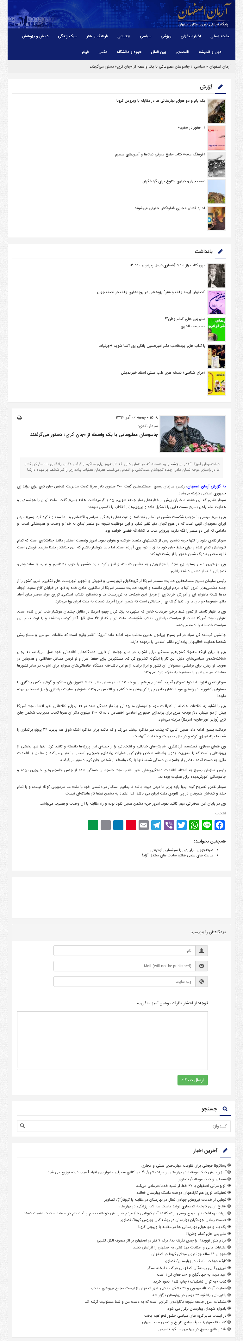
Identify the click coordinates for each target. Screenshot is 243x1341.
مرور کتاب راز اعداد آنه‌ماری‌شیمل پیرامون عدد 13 (167, 265)
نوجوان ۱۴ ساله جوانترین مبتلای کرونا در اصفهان (189, 1254)
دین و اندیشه (210, 52)
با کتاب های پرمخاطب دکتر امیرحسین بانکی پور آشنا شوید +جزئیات (152, 346)
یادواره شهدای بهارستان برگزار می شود (197, 1309)
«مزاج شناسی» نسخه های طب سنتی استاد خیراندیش (163, 373)
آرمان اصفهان (220, 66)
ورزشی (166, 36)
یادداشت (204, 252)
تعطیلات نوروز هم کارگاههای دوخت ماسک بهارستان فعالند (181, 1193)
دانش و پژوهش (35, 36)
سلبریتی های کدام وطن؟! (185, 319)
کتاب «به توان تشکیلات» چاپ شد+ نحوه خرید (190, 1281)
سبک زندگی (67, 36)
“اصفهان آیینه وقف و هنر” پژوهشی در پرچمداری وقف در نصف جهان (151, 292)
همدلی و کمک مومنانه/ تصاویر (202, 1179)
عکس (102, 52)
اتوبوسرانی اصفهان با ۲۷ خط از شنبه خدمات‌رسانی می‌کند (181, 1186)
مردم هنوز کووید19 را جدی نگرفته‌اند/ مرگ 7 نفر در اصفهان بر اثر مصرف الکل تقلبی (162, 1240)
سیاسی (145, 36)
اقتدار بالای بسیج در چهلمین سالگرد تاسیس (193, 1329)
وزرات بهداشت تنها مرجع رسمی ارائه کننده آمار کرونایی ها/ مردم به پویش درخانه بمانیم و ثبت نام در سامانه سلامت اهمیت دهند (125, 1213)
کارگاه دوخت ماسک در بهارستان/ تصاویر (196, 1261)
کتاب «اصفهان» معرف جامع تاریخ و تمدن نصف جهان (184, 1322)
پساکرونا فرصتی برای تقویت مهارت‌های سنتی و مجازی (184, 1166)
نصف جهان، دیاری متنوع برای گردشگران (173, 181)
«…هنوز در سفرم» (191, 127)
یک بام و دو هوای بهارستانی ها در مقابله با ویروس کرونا (160, 101)
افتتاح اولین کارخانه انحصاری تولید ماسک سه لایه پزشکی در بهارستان (172, 1206)
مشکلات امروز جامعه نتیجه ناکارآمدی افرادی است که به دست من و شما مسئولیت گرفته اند (156, 1302)
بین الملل (158, 52)
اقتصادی (182, 52)
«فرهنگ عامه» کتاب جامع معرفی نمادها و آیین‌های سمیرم (160, 154)
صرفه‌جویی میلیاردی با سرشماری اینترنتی (181, 850)
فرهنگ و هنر (97, 36)
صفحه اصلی (220, 36)
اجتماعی (123, 36)
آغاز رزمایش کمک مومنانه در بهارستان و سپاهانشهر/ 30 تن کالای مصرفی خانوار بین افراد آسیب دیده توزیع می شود (137, 1172)
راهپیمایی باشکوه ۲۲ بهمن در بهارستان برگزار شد (189, 1295)
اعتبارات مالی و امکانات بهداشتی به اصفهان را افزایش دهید (180, 1247)
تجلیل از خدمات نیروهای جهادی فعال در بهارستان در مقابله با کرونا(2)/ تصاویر (165, 1200)
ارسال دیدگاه (193, 1080)
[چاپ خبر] (19, 418)
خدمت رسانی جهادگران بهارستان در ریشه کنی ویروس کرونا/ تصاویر (174, 1220)
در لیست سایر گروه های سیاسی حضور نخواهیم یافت (185, 1316)
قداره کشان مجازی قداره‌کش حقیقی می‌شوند (169, 208)
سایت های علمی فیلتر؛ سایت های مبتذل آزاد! (177, 855)
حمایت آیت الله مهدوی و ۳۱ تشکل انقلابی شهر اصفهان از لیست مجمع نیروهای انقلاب (159, 1288)
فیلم (85, 52)
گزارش (206, 87)
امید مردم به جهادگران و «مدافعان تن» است (192, 1275)
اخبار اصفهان (191, 36)
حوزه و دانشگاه (129, 52)
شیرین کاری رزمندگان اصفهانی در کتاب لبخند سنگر (187, 1268)
